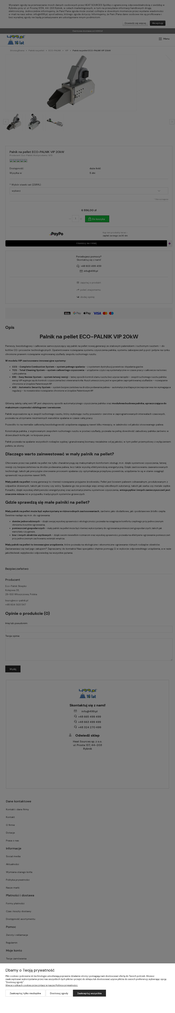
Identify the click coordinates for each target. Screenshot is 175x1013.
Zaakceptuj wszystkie (89, 993)
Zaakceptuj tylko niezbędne (25, 993)
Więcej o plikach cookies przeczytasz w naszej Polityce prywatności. (41, 985)
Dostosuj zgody (59, 993)
